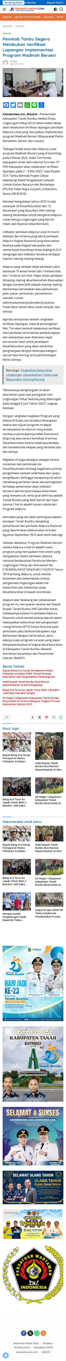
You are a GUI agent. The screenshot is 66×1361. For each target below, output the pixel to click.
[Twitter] (30, 1333)
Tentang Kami (22, 1347)
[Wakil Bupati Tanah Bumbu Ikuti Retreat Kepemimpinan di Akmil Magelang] (49, 746)
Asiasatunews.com (27, 1352)
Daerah (7, 33)
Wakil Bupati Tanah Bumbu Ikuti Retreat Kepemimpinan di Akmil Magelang (26, 683)
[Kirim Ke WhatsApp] (60, 717)
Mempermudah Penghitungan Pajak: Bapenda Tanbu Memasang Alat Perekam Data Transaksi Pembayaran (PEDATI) (16, 917)
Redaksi (13, 61)
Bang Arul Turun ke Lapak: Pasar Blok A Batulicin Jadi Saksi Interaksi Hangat (31, 691)
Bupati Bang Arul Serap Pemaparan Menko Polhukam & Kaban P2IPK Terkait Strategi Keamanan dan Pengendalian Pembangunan (29, 673)
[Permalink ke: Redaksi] (5, 62)
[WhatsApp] (37, 1333)
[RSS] (43, 1333)
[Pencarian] (61, 9)
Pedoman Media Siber (26, 1343)
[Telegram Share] (53, 717)
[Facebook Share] (32, 717)
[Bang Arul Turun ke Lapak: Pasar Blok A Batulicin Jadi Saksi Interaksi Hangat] (17, 786)
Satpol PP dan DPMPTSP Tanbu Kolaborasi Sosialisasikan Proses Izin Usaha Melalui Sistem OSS (49, 913)
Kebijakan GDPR (43, 1347)
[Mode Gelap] (56, 9)
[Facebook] (24, 1333)
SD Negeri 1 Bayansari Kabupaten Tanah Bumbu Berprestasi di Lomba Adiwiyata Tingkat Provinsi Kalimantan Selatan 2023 (31, 701)
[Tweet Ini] (39, 717)
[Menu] (5, 9)
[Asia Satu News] (26, 9)
